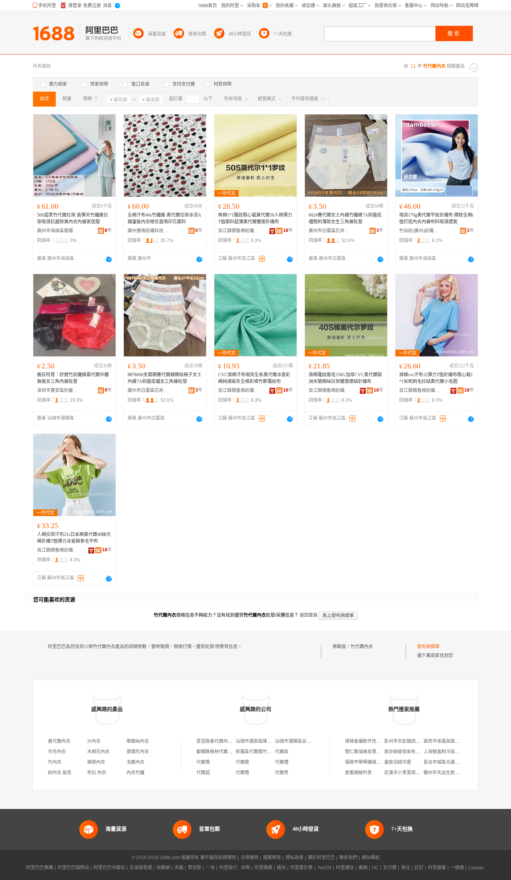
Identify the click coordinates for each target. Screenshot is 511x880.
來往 (405, 867)
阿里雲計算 (301, 867)
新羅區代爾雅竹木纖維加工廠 (265, 751)
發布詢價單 (428, 646)
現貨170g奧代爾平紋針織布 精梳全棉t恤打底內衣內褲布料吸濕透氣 (436, 218)
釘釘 (418, 867)
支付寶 (390, 867)
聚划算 (194, 867)
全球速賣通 (140, 867)
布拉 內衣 (96, 772)
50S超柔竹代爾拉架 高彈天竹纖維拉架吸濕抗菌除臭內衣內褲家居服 (72, 218)
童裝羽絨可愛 (397, 762)
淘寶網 (163, 867)
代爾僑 (203, 762)
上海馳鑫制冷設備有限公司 (450, 751)
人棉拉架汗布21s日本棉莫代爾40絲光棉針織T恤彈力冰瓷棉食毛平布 (74, 538)
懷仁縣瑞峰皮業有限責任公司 (374, 751)
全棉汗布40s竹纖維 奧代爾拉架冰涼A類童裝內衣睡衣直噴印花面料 (164, 218)
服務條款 (272, 857)
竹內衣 (54, 762)
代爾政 (281, 751)
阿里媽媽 (263, 867)
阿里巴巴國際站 (73, 867)
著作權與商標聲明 (218, 857)
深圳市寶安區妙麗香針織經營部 (57, 390)
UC (375, 867)
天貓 (178, 867)
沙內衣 (94, 741)
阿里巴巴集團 (39, 867)
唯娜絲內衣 (137, 741)
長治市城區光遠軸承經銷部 (450, 762)
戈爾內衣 (135, 762)
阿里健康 (437, 867)
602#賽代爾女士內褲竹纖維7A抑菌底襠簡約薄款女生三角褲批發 (345, 218)
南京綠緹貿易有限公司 (406, 751)
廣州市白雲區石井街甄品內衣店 (329, 230)
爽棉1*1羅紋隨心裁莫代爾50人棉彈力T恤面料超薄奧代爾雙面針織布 (255, 218)
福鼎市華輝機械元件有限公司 (374, 762)
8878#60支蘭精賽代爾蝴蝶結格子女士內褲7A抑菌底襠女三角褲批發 (165, 378)
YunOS (324, 867)
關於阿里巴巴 (321, 857)
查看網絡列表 (358, 772)
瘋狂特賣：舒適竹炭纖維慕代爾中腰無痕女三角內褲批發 (73, 378)
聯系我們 (348, 857)
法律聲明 (249, 857)
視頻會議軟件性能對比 (367, 741)
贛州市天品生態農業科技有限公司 (457, 772)
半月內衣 (57, 751)
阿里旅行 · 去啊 (234, 867)
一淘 (210, 867)
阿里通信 (345, 867)
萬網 (362, 867)
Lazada (476, 867)
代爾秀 (281, 772)
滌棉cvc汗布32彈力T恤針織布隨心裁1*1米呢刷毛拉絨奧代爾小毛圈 (436, 378)
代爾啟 (242, 762)
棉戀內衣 (96, 762)
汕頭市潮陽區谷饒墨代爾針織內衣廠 (311, 741)
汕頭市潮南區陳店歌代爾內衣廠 (267, 741)
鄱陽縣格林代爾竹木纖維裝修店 (227, 751)
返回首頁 (309, 615)
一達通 (457, 867)
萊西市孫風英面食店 (443, 741)
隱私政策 (294, 857)
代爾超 (203, 772)
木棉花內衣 (98, 751)
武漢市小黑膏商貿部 (404, 772)
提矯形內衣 (137, 751)
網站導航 (371, 857)
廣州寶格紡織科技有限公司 (148, 230)
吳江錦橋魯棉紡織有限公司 (238, 230)
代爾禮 (281, 762)
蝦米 (281, 867)
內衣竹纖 (135, 772)
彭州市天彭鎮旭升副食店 (409, 741)
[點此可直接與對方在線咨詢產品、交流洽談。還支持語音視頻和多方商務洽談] (109, 259)
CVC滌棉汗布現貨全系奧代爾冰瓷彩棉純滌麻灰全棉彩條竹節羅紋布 (254, 378)
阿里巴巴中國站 (109, 867)
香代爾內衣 (59, 741)
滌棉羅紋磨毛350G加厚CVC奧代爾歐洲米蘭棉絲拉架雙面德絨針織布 (345, 378)
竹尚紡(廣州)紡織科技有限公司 (419, 230)
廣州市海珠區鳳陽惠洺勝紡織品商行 (57, 230)
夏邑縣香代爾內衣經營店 (221, 741)
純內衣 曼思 (59, 772)
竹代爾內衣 (362, 646)
